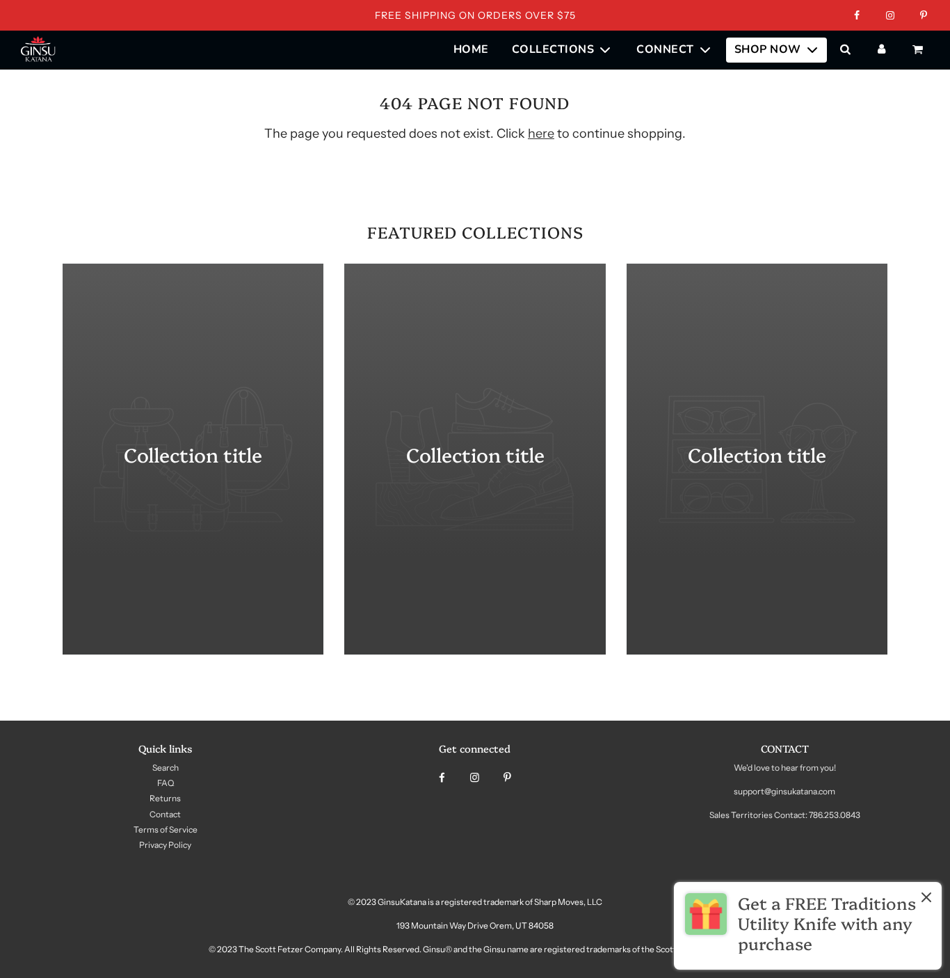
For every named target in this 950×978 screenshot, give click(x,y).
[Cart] (920, 50)
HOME (471, 49)
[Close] (926, 900)
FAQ (165, 783)
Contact (165, 814)
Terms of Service (166, 829)
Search (165, 767)
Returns (165, 798)
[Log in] (881, 50)
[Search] (845, 50)
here (541, 133)
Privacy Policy (165, 845)
